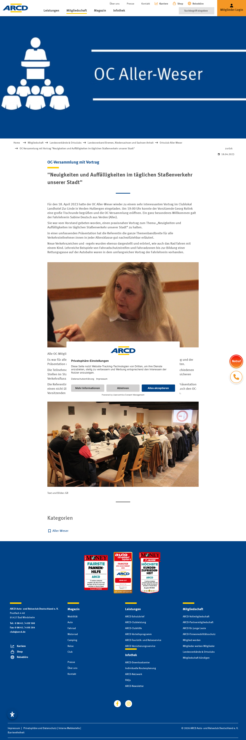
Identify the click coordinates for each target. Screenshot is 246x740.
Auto (70, 622)
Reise (70, 646)
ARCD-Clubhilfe (133, 628)
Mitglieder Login (231, 10)
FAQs (128, 680)
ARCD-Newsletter (134, 686)
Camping (72, 640)
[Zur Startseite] (15, 8)
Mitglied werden (192, 640)
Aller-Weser (60, 531)
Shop (180, 4)
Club (70, 652)
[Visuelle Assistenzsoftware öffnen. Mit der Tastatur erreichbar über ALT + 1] (12, 714)
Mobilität (73, 616)
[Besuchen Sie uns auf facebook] (117, 703)
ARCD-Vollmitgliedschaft (196, 616)
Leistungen (51, 10)
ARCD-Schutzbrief (134, 616)
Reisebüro (198, 4)
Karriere (163, 4)
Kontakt (145, 4)
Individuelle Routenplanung (140, 668)
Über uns (115, 4)
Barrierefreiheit (16, 732)
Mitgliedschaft (76, 10)
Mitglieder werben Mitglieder (199, 646)
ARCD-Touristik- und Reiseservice (143, 640)
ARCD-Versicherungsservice (140, 646)
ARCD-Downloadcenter (137, 662)
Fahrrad (72, 628)
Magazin (100, 10)
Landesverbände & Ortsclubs (199, 652)
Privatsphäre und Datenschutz (40, 728)
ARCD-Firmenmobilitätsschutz (199, 634)
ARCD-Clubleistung (135, 622)
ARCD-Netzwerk (133, 674)
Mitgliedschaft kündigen (196, 658)
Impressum (14, 728)
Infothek (119, 10)
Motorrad (73, 634)
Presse (130, 4)
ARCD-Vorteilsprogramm (138, 634)
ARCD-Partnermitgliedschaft (198, 622)
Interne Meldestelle (69, 728)
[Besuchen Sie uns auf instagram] (128, 703)
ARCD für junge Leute (194, 628)
